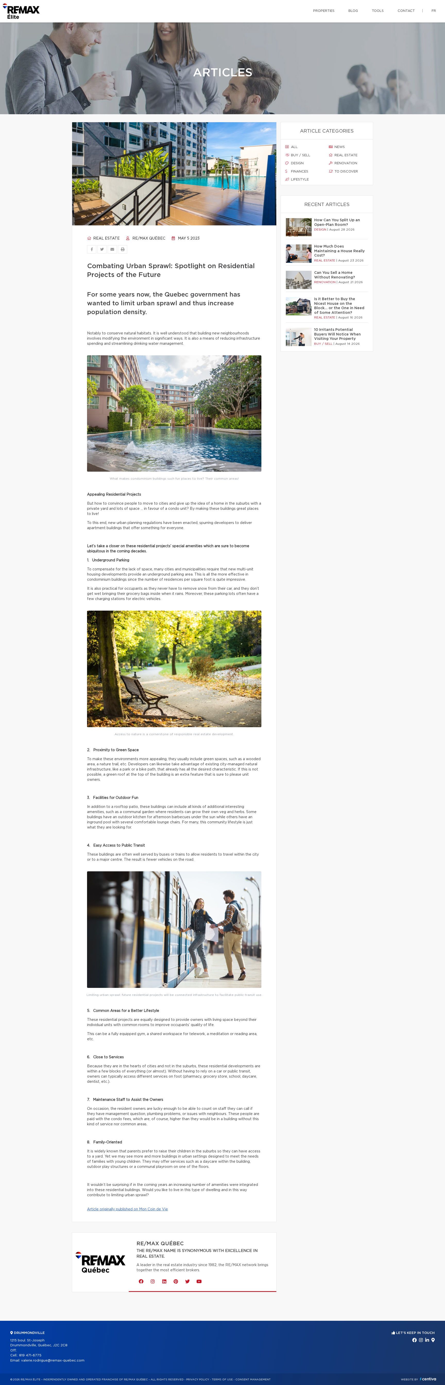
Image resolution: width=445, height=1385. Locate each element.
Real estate (106, 238)
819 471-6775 (30, 1355)
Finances (299, 171)
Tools (378, 11)
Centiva (428, 1379)
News (339, 147)
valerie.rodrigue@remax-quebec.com (52, 1360)
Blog (353, 11)
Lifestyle (299, 179)
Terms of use (222, 1379)
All (294, 147)
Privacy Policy (197, 1379)
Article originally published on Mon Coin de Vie (127, 1209)
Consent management (253, 1379)
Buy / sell (300, 155)
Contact (406, 11)
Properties (324, 11)
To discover (345, 171)
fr (434, 11)
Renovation (345, 163)
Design (297, 163)
